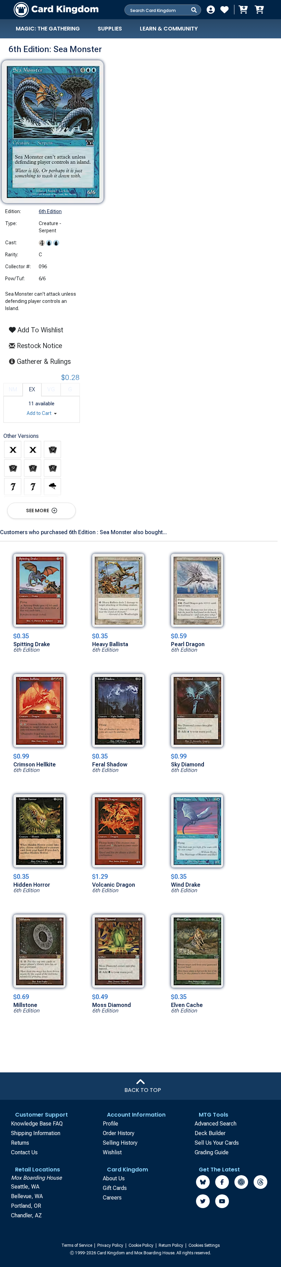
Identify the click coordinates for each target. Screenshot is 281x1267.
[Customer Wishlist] (224, 9)
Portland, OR (26, 1206)
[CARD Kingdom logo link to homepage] (56, 9)
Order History (118, 1133)
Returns (20, 1143)
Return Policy (171, 1245)
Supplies (110, 29)
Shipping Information (35, 1133)
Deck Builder (210, 1133)
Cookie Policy (142, 1245)
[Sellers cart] (259, 9)
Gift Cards (115, 1188)
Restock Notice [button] (38, 346)
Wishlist (112, 1152)
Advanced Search (215, 1123)
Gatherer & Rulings (45, 361)
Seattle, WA (25, 1186)
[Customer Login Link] (211, 9)
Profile (110, 1123)
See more (38, 510)
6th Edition (50, 211)
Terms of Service (77, 1245)
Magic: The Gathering (48, 29)
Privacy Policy (110, 1245)
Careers (112, 1197)
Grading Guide (212, 1152)
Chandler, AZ (26, 1215)
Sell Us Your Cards (217, 1143)
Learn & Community (169, 29)
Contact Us (24, 1152)
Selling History (120, 1143)
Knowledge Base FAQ (37, 1123)
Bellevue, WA (27, 1196)
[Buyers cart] (242, 9)
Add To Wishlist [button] (39, 330)
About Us (114, 1178)
